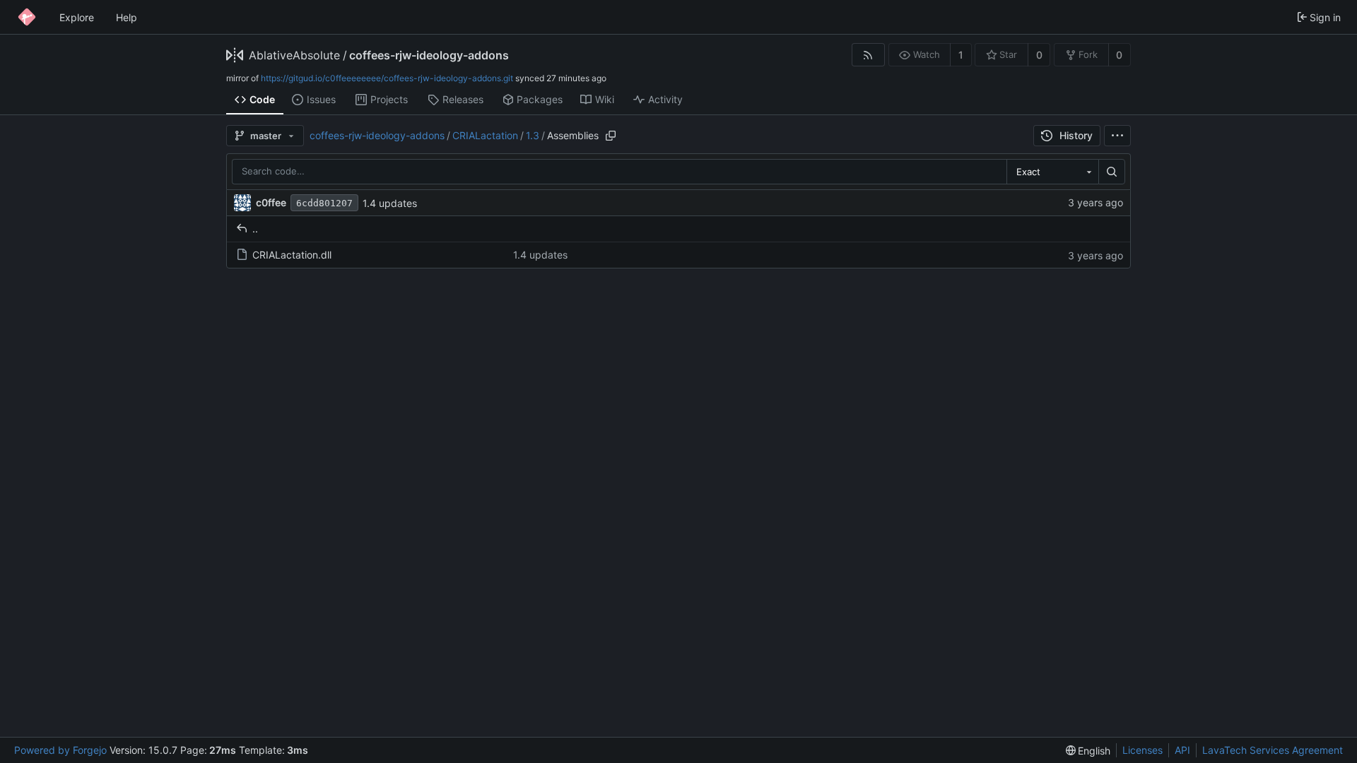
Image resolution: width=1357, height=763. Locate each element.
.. (255, 229)
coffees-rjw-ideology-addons (429, 55)
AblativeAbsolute (294, 55)
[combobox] (1052, 171)
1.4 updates (390, 203)
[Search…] (1111, 171)
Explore (76, 17)
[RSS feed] (868, 54)
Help (126, 17)
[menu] (1117, 135)
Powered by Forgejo (60, 750)
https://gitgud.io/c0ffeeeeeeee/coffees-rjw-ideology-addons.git (387, 78)
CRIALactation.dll (291, 255)
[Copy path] (611, 136)
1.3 (532, 135)
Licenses (1142, 750)
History (1076, 135)
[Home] (27, 17)
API (1182, 750)
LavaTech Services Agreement (1272, 750)
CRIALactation (485, 135)
